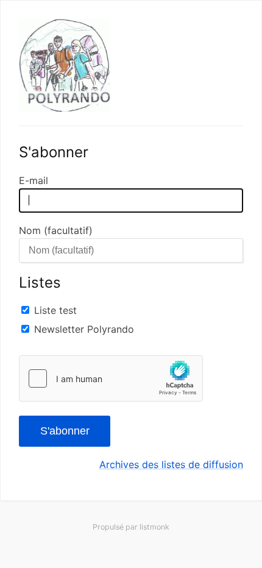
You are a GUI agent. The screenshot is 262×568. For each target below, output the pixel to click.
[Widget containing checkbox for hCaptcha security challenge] (111, 378)
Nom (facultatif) (56, 230)
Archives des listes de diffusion (171, 464)
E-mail (33, 180)
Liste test (55, 310)
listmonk (154, 526)
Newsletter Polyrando (84, 329)
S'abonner (65, 431)
